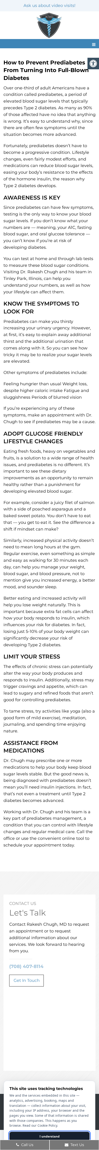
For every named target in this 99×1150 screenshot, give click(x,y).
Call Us (26, 1145)
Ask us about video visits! (49, 5)
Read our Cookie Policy (40, 1125)
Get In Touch (27, 980)
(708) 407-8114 (26, 966)
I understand (50, 1136)
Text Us (77, 1145)
